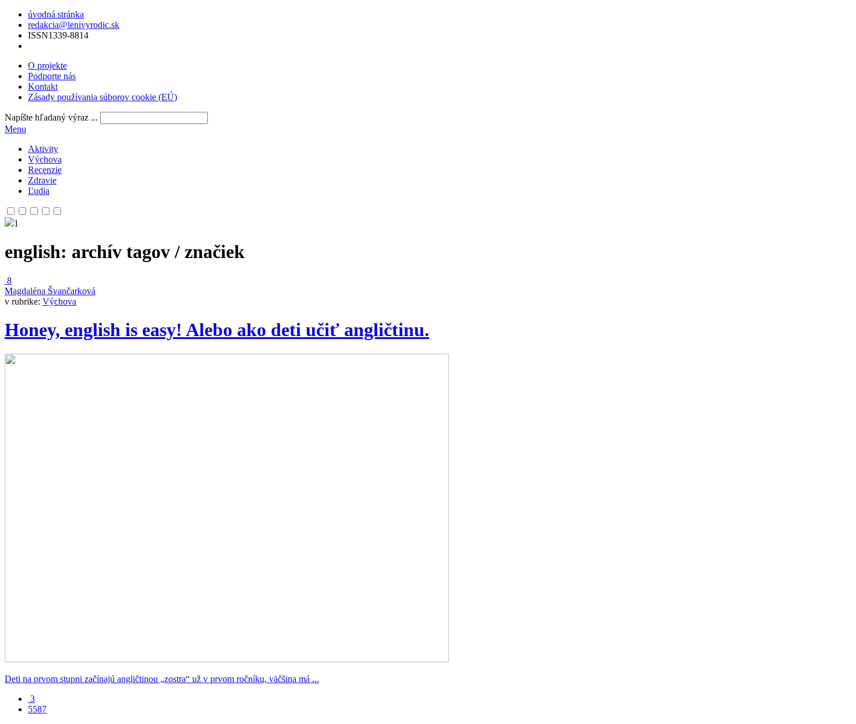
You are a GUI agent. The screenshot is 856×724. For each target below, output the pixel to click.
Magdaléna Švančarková (50, 291)
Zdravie (42, 180)
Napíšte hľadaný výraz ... (51, 117)
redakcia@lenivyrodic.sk (73, 25)
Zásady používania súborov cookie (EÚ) (102, 97)
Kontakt (43, 86)
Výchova (45, 159)
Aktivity (43, 149)
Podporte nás (52, 76)
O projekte (47, 65)
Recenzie (45, 170)
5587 (37, 709)
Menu (15, 129)
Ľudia (38, 191)
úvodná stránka (56, 14)
